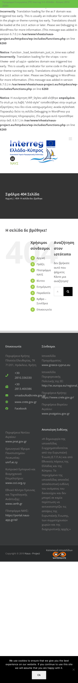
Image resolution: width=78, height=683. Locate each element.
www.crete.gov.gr (26, 402)
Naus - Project (32, 553)
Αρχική (41, 258)
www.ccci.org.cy (15, 483)
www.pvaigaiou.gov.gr (56, 413)
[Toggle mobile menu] (71, 139)
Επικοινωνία (44, 309)
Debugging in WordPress (59, 75)
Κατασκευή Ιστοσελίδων (59, 550)
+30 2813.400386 (23, 386)
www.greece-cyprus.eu (56, 365)
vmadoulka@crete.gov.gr (30, 395)
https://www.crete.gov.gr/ (58, 397)
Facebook (21, 408)
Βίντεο (41, 280)
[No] (73, 669)
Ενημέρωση (44, 286)
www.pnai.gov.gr (16, 441)
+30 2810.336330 (23, 375)
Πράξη (40, 264)
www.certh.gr (13, 503)
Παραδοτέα (43, 293)
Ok (39, 675)
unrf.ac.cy (11, 462)
